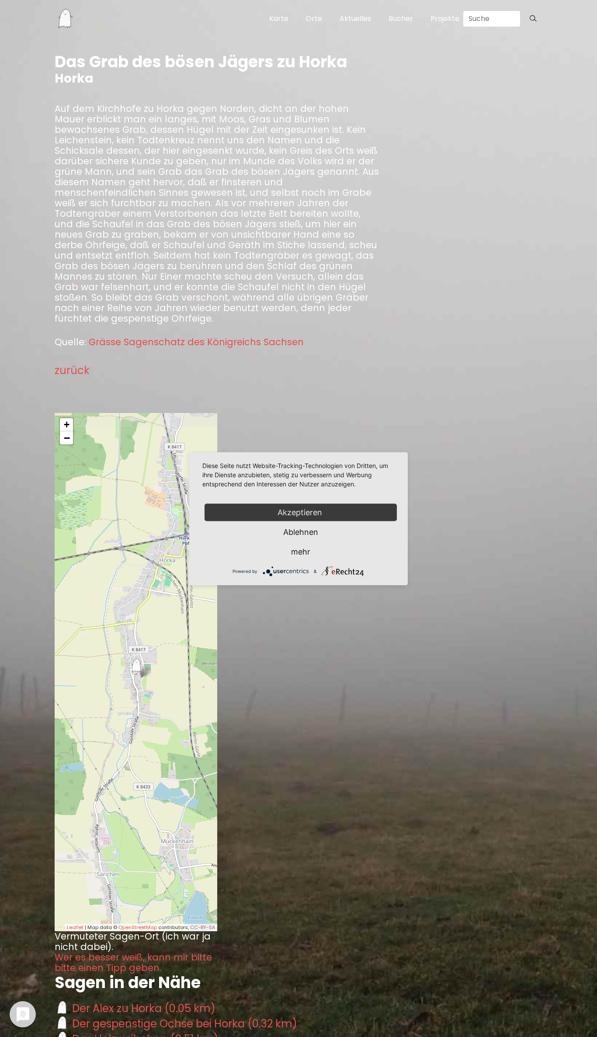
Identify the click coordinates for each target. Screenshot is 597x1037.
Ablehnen (300, 531)
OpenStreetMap (137, 927)
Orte (314, 19)
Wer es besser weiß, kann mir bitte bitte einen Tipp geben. (133, 962)
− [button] (67, 438)
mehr (300, 551)
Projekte (444, 19)
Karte (278, 19)
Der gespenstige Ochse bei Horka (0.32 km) (184, 1023)
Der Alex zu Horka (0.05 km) (143, 1008)
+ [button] (66, 424)
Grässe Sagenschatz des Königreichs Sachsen (196, 342)
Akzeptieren (301, 512)
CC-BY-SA (202, 927)
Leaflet (75, 927)
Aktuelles (355, 19)
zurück (72, 370)
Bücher (401, 19)
